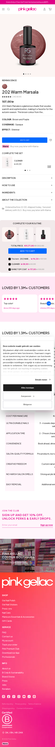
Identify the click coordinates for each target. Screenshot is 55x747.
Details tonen (41, 379)
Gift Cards (7, 621)
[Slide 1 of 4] (23, 74)
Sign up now (46, 525)
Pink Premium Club (10, 648)
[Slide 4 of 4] (30, 74)
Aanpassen (26, 396)
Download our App (10, 652)
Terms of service (34, 704)
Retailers (6, 689)
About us (6, 668)
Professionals (8, 657)
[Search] (8, 9)
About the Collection (14, 199)
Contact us (7, 636)
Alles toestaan (27, 388)
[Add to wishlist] (50, 140)
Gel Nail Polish (8, 600)
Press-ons (7, 608)
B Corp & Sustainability (13, 672)
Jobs (4, 684)
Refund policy (7, 704)
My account (7, 640)
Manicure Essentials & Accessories (18, 616)
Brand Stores (8, 676)
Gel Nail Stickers (9, 604)
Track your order (9, 644)
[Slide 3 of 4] (28, 74)
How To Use (8, 185)
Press (4, 680)
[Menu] (3, 9)
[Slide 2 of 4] (25, 74)
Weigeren (27, 404)
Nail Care (6, 612)
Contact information (25, 708)
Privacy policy (20, 704)
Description (9, 178)
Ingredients (8, 192)
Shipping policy (8, 708)
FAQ (4, 632)
